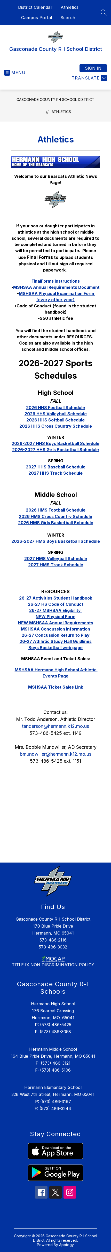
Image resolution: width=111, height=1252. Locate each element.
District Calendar (35, 7)
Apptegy (66, 1244)
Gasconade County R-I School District (55, 99)
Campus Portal (36, 17)
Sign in (93, 68)
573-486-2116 (53, 940)
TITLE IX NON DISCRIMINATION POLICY (53, 964)
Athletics (70, 7)
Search (67, 17)
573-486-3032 (53, 947)
